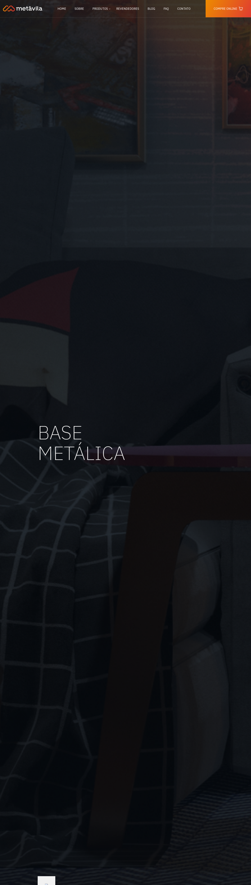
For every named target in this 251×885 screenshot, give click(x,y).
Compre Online (225, 8)
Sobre (79, 8)
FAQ (166, 8)
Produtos (100, 8)
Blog (151, 8)
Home (62, 8)
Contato (184, 8)
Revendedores (127, 8)
